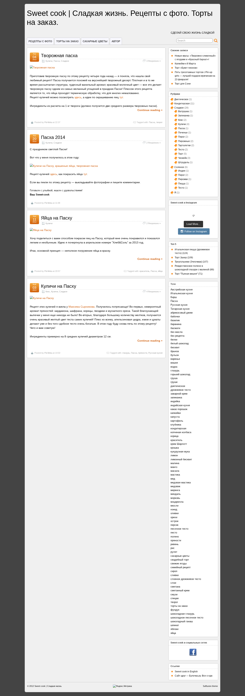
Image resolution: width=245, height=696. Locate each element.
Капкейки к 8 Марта (185, 63)
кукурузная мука (180, 451)
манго (174, 467)
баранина (176, 324)
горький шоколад (180, 374)
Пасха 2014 (53, 137)
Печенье (183, 132)
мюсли (174, 505)
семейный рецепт (181, 567)
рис (173, 548)
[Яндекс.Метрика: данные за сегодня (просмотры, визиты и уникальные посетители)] (122, 686)
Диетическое (181, 99)
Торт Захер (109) (184, 257)
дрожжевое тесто (181, 389)
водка (174, 366)
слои (173, 582)
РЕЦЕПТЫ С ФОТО (40, 41)
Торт (180, 153)
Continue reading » (150, 110)
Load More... (193, 224)
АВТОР (116, 41)
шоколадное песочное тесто (187, 617)
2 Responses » (153, 143)
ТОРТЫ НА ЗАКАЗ (67, 41)
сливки (175, 575)
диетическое (178, 386)
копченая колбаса (181, 432)
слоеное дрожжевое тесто (186, 579)
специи (175, 598)
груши (174, 382)
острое (174, 521)
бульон (175, 355)
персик (174, 524)
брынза (175, 351)
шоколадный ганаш (182, 621)
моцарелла (177, 501)
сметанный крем (180, 590)
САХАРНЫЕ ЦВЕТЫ (95, 41)
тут (121, 97)
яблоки (174, 629)
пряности (142, 353)
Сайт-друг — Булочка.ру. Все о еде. (194, 675)
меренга (175, 490)
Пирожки (183, 179)
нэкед (174, 509)
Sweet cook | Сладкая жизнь (48, 686)
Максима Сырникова (82, 306)
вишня (174, 362)
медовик (175, 486)
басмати (175, 328)
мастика (175, 474)
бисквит (175, 347)
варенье (175, 358)
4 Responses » (153, 291)
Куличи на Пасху (58, 286)
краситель (144, 271)
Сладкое (65, 61)
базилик (175, 320)
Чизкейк (182, 158)
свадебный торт (180, 559)
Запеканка (183, 115)
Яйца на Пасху (56, 217)
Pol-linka (48, 122)
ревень (175, 544)
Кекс (48, 291)
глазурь (126, 353)
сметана (175, 586)
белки (174, 339)
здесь (77, 97)
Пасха (57, 61)
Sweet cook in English (186, 671)
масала (175, 470)
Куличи (49, 61)
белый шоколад (180, 343)
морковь (175, 498)
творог (159, 122)
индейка (175, 401)
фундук (175, 609)
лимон (174, 455)
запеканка (176, 397)
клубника (176, 424)
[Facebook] (193, 652)
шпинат (175, 625)
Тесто (181, 149)
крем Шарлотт (179, 443)
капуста (175, 416)
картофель (177, 420)
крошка (175, 447)
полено (175, 536)
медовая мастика (181, 482)
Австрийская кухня (182, 289)
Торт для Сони (183, 83)
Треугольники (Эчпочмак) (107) (191, 261)
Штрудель (183, 162)
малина (175, 463)
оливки (175, 513)
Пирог (181, 136)
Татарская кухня (180, 308)
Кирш (174, 297)
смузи (174, 594)
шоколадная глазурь (182, 613)
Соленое (179, 167)
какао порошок (179, 409)
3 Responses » (153, 61)
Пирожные (184, 141)
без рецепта (177, 335)
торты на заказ (179, 605)
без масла (176, 332)
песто (174, 532)
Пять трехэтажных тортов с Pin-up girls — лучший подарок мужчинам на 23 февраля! (195, 76)
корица (174, 436)
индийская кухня (180, 405)
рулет (174, 551)
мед (173, 478)
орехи (174, 517)
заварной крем (179, 393)
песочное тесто (179, 528)
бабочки (175, 316)
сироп (174, 571)
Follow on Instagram (196, 231)
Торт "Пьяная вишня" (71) (189, 273)
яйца (160, 271)
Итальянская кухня (182, 293)
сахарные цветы (180, 555)
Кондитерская (182, 103)
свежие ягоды (179, 563)
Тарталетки (184, 145)
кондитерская (178, 428)
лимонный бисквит (181, 459)
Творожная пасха (59, 55)
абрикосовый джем (182, 312)
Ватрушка (183, 111)
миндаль (176, 494)
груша (174, 378)
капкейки (176, 413)
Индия (181, 170)
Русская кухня (155, 353)
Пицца (181, 183)
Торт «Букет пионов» (186, 67)
